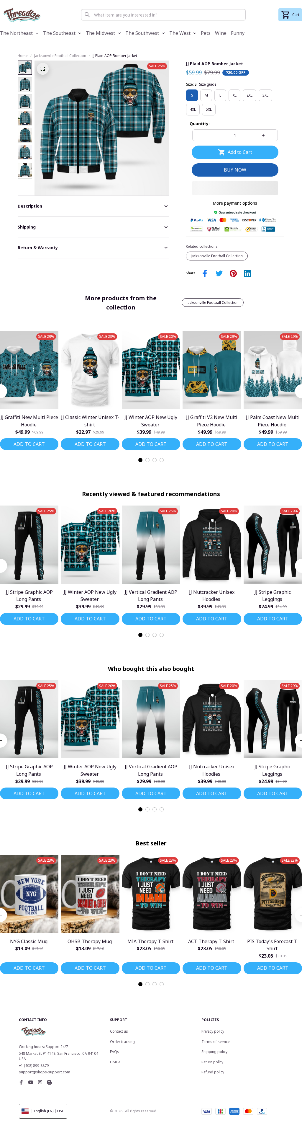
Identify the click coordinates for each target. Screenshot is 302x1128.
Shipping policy (214, 1051)
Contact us (119, 1031)
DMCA (115, 1062)
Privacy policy (212, 1031)
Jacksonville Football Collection (60, 55)
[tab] (140, 460)
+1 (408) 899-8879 (34, 1065)
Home (23, 55)
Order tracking (122, 1041)
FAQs (114, 1051)
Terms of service (215, 1041)
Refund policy (212, 1072)
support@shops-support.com (44, 1072)
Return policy (212, 1062)
